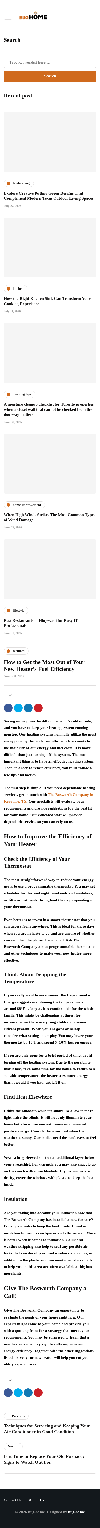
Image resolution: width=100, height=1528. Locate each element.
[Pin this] (38, 708)
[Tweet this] (18, 708)
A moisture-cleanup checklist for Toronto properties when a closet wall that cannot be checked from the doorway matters (49, 409)
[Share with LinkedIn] (28, 708)
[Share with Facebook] (8, 708)
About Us (36, 1500)
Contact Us (13, 1500)
